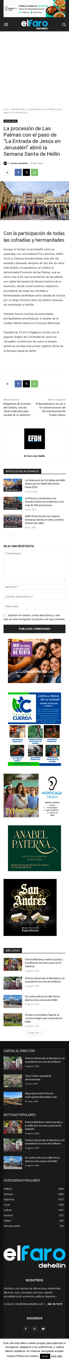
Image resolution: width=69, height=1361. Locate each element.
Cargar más (33, 1032)
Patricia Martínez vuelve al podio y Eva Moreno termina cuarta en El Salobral (44, 963)
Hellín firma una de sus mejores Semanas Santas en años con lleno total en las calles (44, 520)
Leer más (56, 1355)
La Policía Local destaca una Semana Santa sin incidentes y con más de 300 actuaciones (44, 502)
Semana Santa (18, 109)
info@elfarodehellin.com (29, 1304)
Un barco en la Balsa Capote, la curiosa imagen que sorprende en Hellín (43, 1018)
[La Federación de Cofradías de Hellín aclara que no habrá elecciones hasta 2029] (13, 485)
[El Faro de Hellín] (6, 163)
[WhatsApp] (34, 172)
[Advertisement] (34, 67)
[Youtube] (43, 1328)
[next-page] (11, 534)
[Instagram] (34, 1328)
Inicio (6, 109)
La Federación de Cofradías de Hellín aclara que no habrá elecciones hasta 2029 (45, 484)
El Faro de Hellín (19, 163)
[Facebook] (18, 172)
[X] (26, 172)
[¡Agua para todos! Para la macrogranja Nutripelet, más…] (13, 1098)
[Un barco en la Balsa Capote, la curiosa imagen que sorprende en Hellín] (13, 1019)
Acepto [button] (45, 1356)
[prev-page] (6, 534)
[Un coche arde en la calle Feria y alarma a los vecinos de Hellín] (13, 1001)
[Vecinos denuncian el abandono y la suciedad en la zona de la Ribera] (13, 983)
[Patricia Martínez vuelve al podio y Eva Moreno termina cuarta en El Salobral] (13, 964)
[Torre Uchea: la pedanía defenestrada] (13, 1080)
